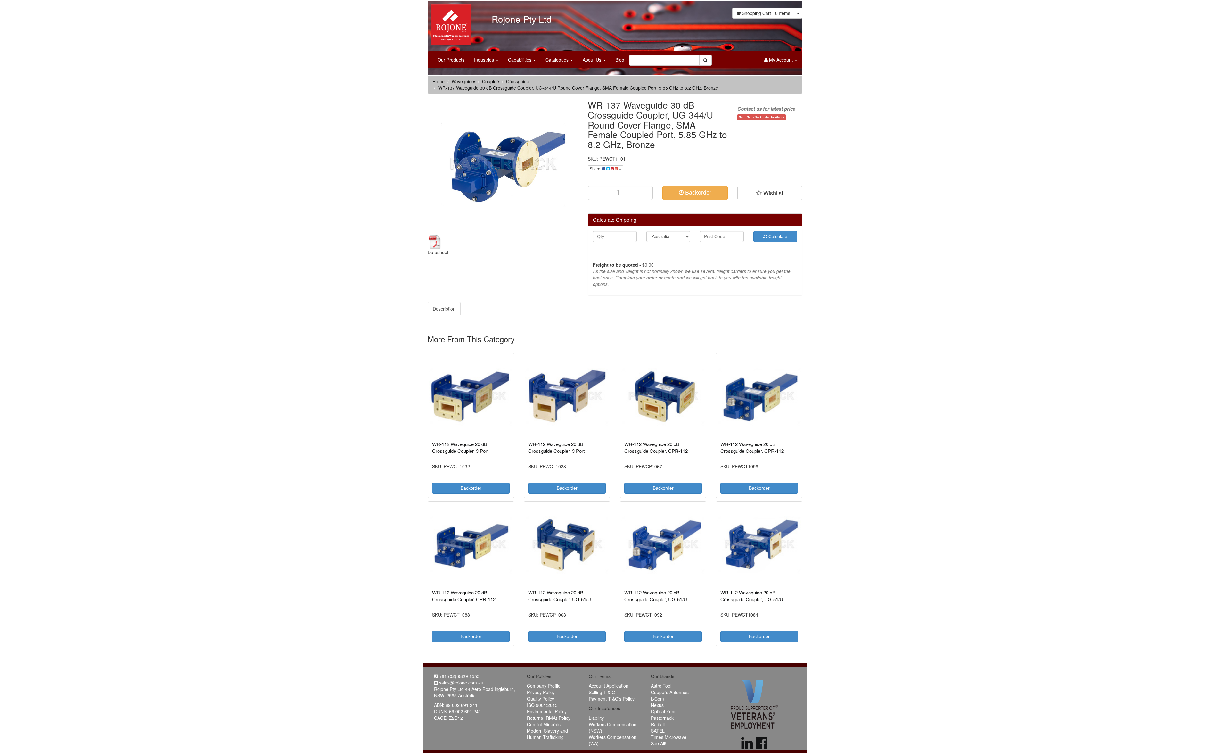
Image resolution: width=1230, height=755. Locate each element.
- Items (766, 13)
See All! (658, 743)
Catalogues (557, 59)
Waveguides (464, 81)
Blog (619, 59)
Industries (484, 59)
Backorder (697, 192)
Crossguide (517, 81)
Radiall (658, 724)
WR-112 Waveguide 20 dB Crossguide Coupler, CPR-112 (656, 447)
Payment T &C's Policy (612, 698)
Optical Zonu (664, 711)
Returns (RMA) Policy (548, 718)
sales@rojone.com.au (460, 682)
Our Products (451, 59)
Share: (596, 169)
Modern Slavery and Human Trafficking (547, 733)
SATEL (658, 730)
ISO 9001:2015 (542, 705)
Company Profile (544, 686)
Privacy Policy (541, 692)
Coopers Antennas (670, 692)
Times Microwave (668, 737)
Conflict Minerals (544, 724)
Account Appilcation (608, 686)
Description (444, 308)
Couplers (491, 81)
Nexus (657, 705)
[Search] (705, 60)
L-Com (657, 698)
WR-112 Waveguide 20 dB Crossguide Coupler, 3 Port (460, 447)
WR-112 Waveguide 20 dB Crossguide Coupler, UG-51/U (559, 595)
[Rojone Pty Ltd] (449, 22)
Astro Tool (661, 686)
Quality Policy (540, 698)
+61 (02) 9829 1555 (459, 676)
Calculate (777, 236)
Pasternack (662, 718)
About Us (593, 59)
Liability (596, 718)
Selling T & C (602, 692)
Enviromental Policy (547, 711)
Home (438, 81)
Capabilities (520, 59)
